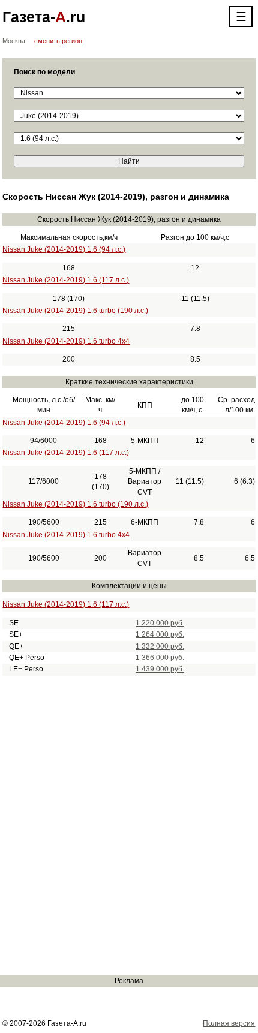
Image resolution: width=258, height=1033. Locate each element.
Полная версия (229, 1023)
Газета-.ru (43, 16)
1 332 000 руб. (160, 646)
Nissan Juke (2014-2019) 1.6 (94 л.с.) (63, 249)
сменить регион (58, 40)
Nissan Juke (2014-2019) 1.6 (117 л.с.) (65, 280)
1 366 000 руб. (160, 657)
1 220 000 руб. (160, 623)
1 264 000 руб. (160, 634)
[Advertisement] (129, 825)
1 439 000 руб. (160, 669)
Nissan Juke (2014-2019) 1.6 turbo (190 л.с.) (75, 310)
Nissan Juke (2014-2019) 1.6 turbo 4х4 (66, 341)
